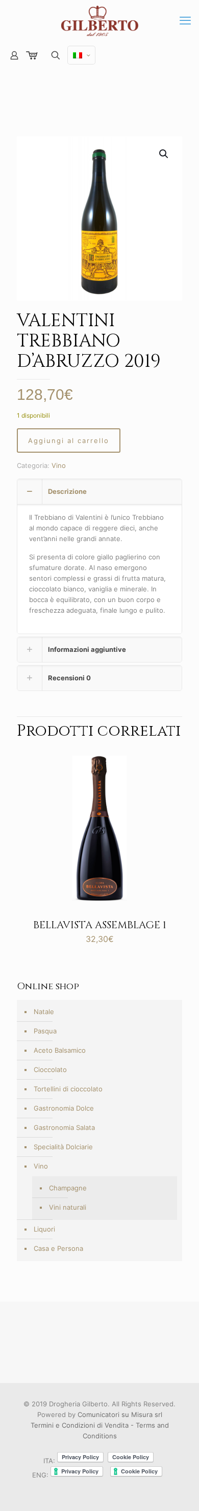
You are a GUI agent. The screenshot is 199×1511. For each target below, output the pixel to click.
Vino (59, 465)
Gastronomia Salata (64, 1127)
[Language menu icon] (81, 55)
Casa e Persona (58, 1248)
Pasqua (45, 1031)
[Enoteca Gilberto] (99, 20)
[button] (164, 154)
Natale (44, 1012)
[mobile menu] (185, 20)
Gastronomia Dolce (64, 1108)
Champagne (68, 1188)
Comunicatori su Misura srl (120, 1414)
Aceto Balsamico (60, 1050)
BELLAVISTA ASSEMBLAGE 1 (99, 925)
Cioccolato (50, 1069)
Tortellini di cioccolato (68, 1089)
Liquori (44, 1229)
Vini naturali (67, 1207)
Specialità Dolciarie (63, 1147)
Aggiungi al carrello (68, 440)
